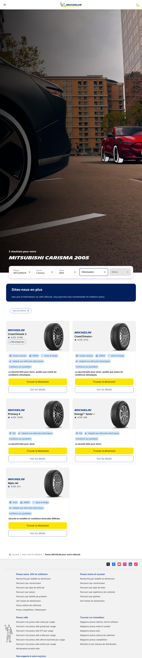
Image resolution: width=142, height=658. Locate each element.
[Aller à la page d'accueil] (71, 4)
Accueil (15, 554)
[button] (29, 272)
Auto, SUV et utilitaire (32, 554)
